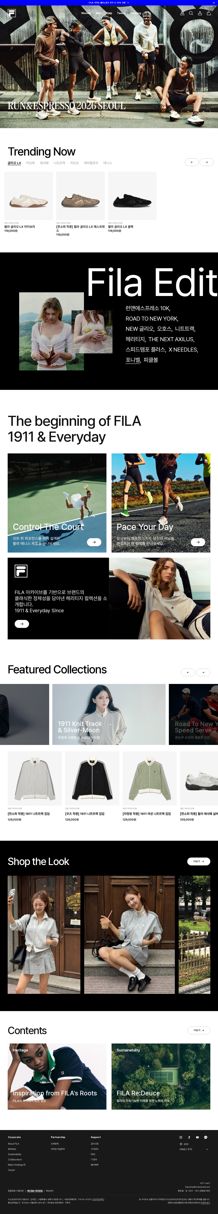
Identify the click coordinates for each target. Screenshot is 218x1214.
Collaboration (15, 1159)
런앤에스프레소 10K (147, 308)
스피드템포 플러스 (145, 349)
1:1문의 (94, 1159)
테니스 (107, 163)
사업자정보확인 (98, 1199)
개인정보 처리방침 (35, 1191)
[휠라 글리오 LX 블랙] (132, 196)
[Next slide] (203, 111)
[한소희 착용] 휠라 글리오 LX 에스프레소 (80, 228)
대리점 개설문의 (58, 1149)
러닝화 (30, 163)
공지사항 (94, 1143)
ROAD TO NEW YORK (151, 318)
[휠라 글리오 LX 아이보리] (28, 196)
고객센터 (94, 1149)
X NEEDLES (183, 349)
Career (11, 1170)
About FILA (13, 1143)
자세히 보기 (205, 1203)
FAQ (93, 1154)
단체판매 (55, 1143)
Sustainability (14, 1154)
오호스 (164, 328)
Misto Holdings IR (16, 1165)
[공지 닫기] (213, 2)
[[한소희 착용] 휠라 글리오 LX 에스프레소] (80, 196)
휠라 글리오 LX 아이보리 (19, 227)
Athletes (12, 1149)
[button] (86, 13)
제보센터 (49, 1191)
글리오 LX (14, 163)
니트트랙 (59, 163)
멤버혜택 (94, 1165)
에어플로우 (91, 163)
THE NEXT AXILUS (170, 339)
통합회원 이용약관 (16, 1191)
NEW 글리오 (140, 328)
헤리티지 (135, 339)
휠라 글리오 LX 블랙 (120, 227)
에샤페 (44, 163)
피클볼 (151, 360)
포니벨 (133, 360)
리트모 (74, 163)
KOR (186, 1144)
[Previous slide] (188, 111)
